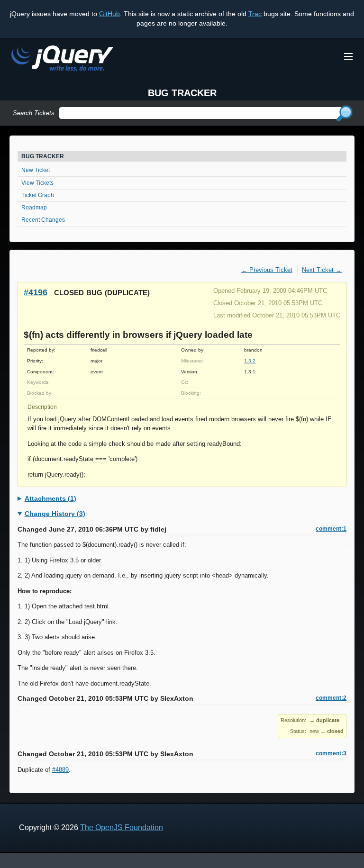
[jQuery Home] (62, 59)
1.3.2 (249, 360)
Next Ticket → (322, 269)
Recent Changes (43, 220)
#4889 (60, 769)
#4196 (35, 292)
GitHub (109, 14)
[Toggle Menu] (348, 56)
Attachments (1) (50, 498)
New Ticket (35, 170)
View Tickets (37, 183)
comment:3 (331, 753)
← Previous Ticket (266, 269)
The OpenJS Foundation (121, 827)
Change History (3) (55, 513)
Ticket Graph (37, 195)
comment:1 (331, 528)
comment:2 (331, 698)
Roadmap (34, 207)
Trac (255, 14)
